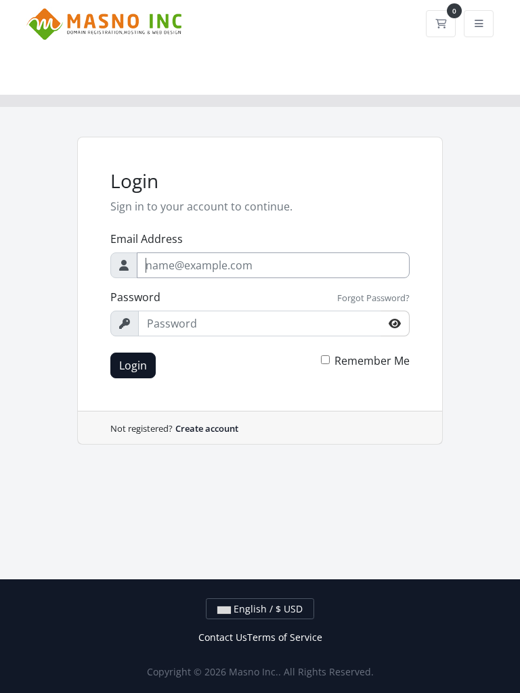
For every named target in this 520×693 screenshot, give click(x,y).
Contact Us (222, 637)
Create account (206, 428)
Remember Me (372, 360)
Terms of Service (284, 637)
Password (135, 297)
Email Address (146, 238)
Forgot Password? (373, 298)
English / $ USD (267, 608)
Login (133, 365)
